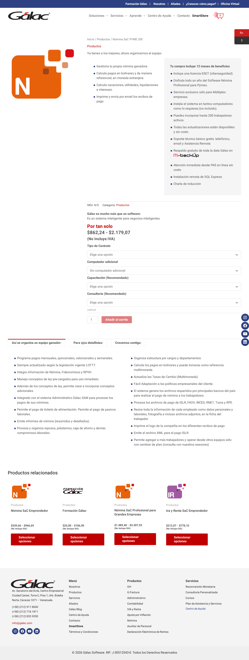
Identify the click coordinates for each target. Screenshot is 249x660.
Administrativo (136, 598)
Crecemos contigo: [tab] (128, 343)
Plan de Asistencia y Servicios (204, 604)
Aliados (176, 4)
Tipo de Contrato (98, 246)
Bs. (239, 33)
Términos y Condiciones (83, 632)
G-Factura (133, 592)
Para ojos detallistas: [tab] (88, 343)
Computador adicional (102, 262)
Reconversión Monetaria (200, 587)
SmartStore (200, 15)
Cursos (190, 598)
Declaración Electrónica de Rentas (147, 632)
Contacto (183, 15)
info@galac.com (22, 623)
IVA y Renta (134, 609)
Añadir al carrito (116, 319)
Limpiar (91, 310)
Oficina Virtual (230, 4)
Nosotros (159, 4)
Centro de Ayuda (159, 15)
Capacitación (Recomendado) (108, 278)
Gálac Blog (75, 609)
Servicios (116, 15)
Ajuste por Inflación (139, 615)
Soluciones (96, 15)
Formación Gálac (136, 4)
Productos (103, 39)
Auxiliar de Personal (139, 626)
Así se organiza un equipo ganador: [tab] (36, 343)
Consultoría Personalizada (202, 592)
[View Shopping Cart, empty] (217, 19)
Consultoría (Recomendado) (106, 293)
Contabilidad (135, 604)
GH (129, 587)
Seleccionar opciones (27, 539)
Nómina (132, 621)
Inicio (90, 39)
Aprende (136, 15)
